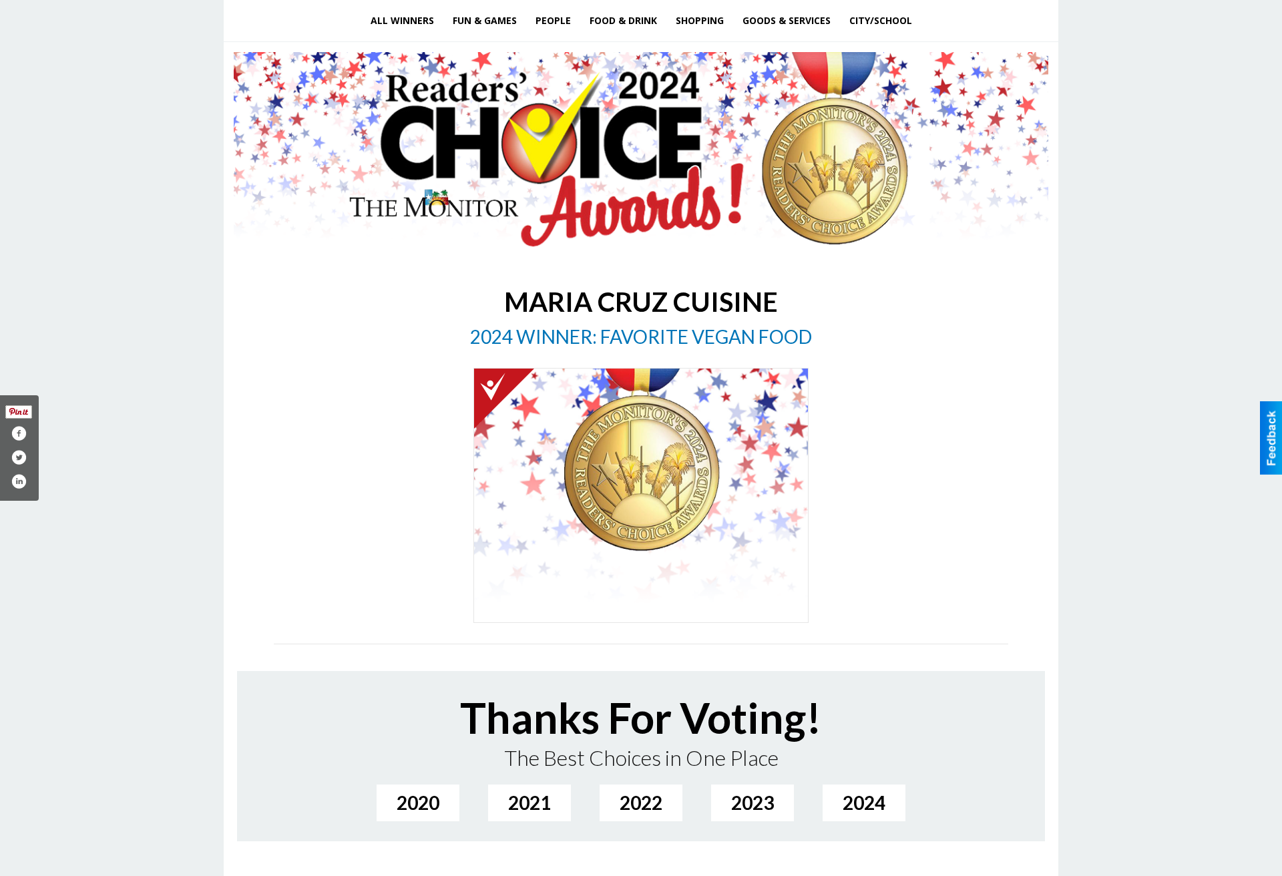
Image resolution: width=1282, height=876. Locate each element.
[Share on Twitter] (18, 457)
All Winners (402, 20)
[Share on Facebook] (18, 433)
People (553, 20)
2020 (418, 802)
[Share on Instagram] (18, 481)
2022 (641, 802)
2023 (752, 802)
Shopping (700, 20)
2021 (529, 802)
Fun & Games (485, 20)
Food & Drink (623, 20)
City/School (880, 20)
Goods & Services (786, 20)
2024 (864, 802)
